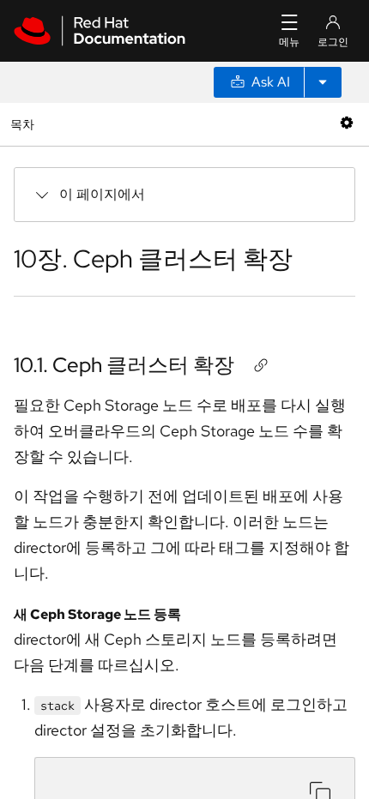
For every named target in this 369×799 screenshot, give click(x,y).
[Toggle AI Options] (323, 82)
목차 (24, 124)
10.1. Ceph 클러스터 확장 (124, 364)
